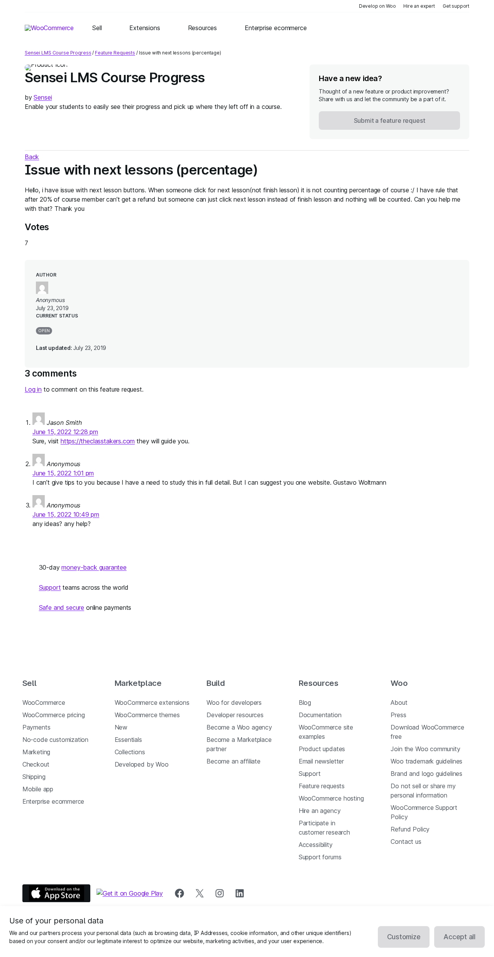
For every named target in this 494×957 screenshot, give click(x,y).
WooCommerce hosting (331, 798)
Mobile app (37, 789)
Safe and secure (61, 607)
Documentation (320, 715)
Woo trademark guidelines (426, 761)
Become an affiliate (233, 761)
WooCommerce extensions (152, 702)
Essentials (128, 739)
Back (32, 157)
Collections (130, 752)
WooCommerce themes (147, 715)
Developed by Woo (142, 764)
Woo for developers (234, 702)
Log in (33, 389)
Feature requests (322, 786)
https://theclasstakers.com (98, 441)
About (399, 702)
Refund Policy (410, 829)
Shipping (34, 777)
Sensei (43, 97)
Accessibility (316, 844)
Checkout (35, 764)
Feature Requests (115, 53)
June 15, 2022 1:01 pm (63, 473)
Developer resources (235, 715)
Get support (456, 6)
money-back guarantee (93, 567)
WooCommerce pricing (53, 715)
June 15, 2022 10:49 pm (65, 514)
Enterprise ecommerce (53, 801)
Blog (305, 702)
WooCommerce (43, 702)
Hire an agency (320, 810)
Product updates (322, 749)
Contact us (406, 841)
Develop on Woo (377, 6)
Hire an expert (419, 6)
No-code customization (55, 739)
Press (398, 715)
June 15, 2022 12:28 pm (65, 432)
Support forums (320, 857)
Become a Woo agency (239, 727)
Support (50, 587)
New (121, 727)
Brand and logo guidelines (426, 773)
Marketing (36, 752)
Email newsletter (321, 761)
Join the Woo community (425, 749)
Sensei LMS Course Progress (58, 53)
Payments (36, 727)
